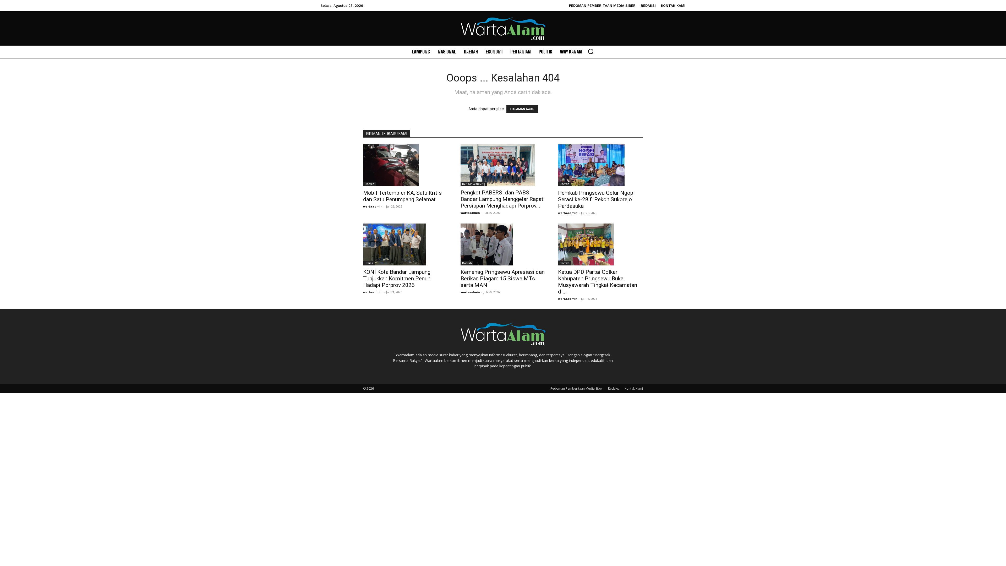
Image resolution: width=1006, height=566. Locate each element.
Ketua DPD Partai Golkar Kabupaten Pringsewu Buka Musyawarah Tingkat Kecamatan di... (597, 282)
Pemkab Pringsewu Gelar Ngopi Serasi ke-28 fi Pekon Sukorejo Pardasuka (596, 199)
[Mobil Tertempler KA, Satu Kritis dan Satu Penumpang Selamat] (405, 165)
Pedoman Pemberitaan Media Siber (576, 388)
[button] (590, 51)
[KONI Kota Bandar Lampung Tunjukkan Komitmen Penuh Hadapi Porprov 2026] (405, 244)
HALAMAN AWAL (522, 109)
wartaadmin (372, 206)
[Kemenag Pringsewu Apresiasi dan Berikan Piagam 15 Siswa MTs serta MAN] (503, 244)
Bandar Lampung (473, 184)
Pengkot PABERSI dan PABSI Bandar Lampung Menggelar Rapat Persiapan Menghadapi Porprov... (502, 199)
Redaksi (614, 388)
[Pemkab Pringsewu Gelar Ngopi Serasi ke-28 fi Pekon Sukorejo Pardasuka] (600, 165)
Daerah (369, 184)
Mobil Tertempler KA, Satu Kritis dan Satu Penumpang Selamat (402, 196)
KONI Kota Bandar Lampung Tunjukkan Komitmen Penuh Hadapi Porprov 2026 (396, 278)
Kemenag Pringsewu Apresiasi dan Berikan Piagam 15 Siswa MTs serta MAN (503, 278)
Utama (369, 263)
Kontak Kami (634, 388)
